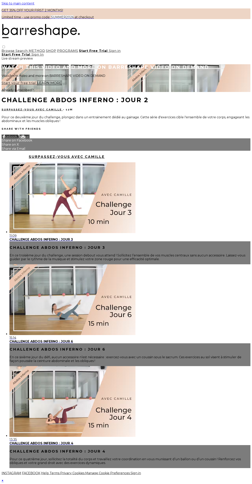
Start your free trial (19, 83)
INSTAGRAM (11, 473)
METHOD (37, 51)
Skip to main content (18, 3)
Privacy (66, 473)
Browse (9, 51)
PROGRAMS (67, 51)
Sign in (115, 51)
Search (22, 51)
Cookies (78, 473)
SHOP (51, 51)
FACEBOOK (31, 473)
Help (45, 473)
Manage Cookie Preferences (108, 473)
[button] (3, 47)
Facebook (10, 136)
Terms (55, 473)
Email (25, 136)
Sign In (38, 54)
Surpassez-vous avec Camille (32, 109)
